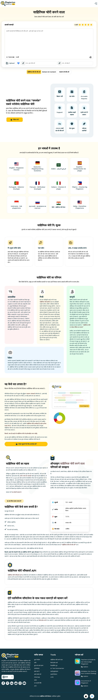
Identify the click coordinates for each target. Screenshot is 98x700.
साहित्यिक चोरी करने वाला (72, 463)
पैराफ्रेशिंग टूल (53, 665)
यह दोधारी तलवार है (17, 492)
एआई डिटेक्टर (53, 674)
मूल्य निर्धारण (37, 660)
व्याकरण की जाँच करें (64, 72)
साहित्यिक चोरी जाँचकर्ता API (15, 575)
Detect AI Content (49, 72)
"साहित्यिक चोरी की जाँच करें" (68, 545)
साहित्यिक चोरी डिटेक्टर (45, 696)
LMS (51, 677)
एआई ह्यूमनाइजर (54, 671)
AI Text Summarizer (57, 668)
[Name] (95, 3)
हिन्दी (6, 677)
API (35, 686)
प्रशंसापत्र (36, 668)
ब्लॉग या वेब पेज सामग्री (25, 476)
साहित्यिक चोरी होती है (45, 302)
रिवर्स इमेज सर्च (42, 620)
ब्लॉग (35, 662)
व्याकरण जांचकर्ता (31, 393)
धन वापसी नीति (37, 683)
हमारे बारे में (36, 671)
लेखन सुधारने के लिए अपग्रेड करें (27, 444)
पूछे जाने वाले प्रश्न (38, 665)
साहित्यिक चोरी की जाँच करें (33, 72)
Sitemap (37, 677)
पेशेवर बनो (16, 120)
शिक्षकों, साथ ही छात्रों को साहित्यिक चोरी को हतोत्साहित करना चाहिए (21, 433)
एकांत (35, 680)
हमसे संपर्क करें (37, 674)
